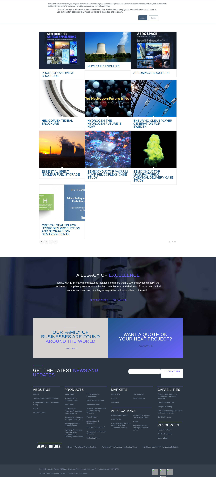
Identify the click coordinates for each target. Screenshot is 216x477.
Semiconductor (139, 398)
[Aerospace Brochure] (153, 50)
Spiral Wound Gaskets (95, 401)
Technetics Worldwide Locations (46, 398)
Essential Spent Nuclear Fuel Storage (61, 173)
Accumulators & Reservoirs (92, 422)
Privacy (63, 473)
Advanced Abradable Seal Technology (81, 447)
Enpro (35, 409)
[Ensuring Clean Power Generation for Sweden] (153, 98)
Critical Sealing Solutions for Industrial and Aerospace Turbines (121, 425)
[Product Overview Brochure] (62, 50)
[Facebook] (155, 472)
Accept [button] (142, 18)
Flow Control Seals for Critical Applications (141, 416)
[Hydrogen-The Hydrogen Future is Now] (108, 98)
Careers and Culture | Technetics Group (46, 404)
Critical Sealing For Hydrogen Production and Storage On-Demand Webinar (61, 230)
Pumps (135, 421)
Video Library (163, 438)
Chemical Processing (119, 415)
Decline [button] (153, 18)
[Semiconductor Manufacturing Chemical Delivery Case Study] (153, 149)
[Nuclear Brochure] (108, 47)
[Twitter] (163, 472)
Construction (116, 419)
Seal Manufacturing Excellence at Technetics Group (170, 412)
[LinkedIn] (170, 472)
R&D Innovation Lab (166, 403)
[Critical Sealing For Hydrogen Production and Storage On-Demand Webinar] (62, 203)
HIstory (36, 394)
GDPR (57, 473)
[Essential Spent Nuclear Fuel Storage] (62, 149)
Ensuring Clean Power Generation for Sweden (152, 123)
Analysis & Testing (165, 407)
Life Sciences (138, 394)
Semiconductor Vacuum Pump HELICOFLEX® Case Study (108, 174)
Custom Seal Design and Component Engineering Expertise (168, 396)
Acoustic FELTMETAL (95, 427)
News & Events (39, 413)
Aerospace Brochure (151, 72)
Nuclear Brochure (104, 66)
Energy (114, 398)
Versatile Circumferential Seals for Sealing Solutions (96, 411)
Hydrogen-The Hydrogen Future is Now (105, 123)
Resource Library (165, 430)
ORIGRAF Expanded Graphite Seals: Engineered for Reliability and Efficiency (74, 433)
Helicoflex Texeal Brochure (57, 122)
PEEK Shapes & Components (92, 395)
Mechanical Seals (93, 405)
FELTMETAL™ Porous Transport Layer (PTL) (74, 418)
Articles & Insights (165, 434)
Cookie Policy (73, 473)
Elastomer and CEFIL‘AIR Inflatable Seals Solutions (73, 411)
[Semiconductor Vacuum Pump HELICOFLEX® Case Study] (108, 149)
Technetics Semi (92, 438)
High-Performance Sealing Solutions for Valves (141, 428)
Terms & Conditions (46, 473)
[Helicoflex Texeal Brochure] (62, 98)
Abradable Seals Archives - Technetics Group (119, 447)
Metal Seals (69, 394)
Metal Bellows (91, 417)
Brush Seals (69, 405)
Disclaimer (83, 473)
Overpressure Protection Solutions (96, 433)
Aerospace (115, 394)
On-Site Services (164, 417)
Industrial (115, 403)
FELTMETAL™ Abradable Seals (71, 399)
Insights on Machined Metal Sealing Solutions (160, 447)
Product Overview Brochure (58, 74)
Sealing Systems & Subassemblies (72, 425)
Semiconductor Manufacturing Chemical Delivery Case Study (153, 176)
